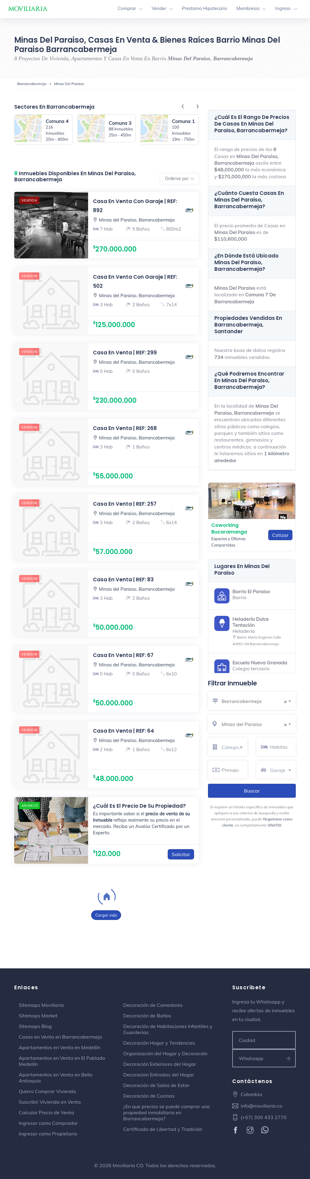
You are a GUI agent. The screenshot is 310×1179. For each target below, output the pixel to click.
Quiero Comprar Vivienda (47, 1091)
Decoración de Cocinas (149, 1096)
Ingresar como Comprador (48, 1123)
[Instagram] (251, 1130)
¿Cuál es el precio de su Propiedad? (139, 806)
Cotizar (280, 535)
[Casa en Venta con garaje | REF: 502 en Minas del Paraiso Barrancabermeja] (51, 301)
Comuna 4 (57, 121)
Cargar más (106, 915)
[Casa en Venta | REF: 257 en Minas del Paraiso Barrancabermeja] (51, 527)
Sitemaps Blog (35, 1026)
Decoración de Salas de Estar (156, 1085)
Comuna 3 (120, 123)
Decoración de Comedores (153, 1005)
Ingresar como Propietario (48, 1134)
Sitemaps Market (38, 1016)
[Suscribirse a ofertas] (288, 1058)
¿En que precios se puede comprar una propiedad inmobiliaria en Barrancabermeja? (166, 1112)
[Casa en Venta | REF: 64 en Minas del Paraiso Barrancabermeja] (51, 754)
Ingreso (283, 8)
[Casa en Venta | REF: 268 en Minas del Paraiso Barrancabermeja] (51, 452)
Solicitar (181, 854)
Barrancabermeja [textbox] (254, 701)
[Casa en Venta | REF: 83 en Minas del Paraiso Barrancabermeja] (51, 603)
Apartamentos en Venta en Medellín (59, 1047)
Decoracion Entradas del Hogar (158, 1075)
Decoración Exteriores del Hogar (159, 1064)
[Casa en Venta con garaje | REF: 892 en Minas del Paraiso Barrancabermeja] (143, 225)
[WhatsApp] (265, 1130)
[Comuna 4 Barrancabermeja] (28, 130)
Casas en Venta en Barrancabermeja (60, 1037)
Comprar (127, 8)
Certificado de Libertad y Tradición (162, 1129)
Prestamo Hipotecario (204, 8)
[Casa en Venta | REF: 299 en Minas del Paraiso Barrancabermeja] (51, 376)
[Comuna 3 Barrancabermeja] (91, 128)
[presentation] (185, 105)
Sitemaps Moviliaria (41, 1005)
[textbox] (234, 747)
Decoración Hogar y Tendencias (159, 1043)
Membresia (247, 8)
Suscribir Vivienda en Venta (50, 1102)
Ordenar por (177, 178)
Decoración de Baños (147, 1016)
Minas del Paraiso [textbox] (254, 724)
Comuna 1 (183, 121)
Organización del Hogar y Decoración (165, 1053)
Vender (159, 8)
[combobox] (259, 700)
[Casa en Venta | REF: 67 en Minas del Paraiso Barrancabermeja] (51, 679)
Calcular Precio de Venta (46, 1112)
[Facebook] (236, 1130)
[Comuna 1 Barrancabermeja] (154, 130)
